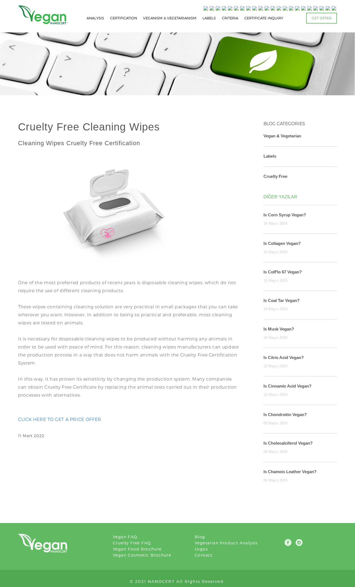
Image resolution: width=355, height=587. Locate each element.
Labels (269, 156)
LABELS (209, 18)
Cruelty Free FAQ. (132, 542)
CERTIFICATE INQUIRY (263, 18)
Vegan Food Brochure (137, 549)
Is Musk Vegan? (278, 329)
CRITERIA (230, 18)
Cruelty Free (275, 176)
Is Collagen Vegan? (282, 243)
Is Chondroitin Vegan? (285, 414)
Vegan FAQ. (126, 536)
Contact (203, 555)
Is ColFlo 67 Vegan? (282, 272)
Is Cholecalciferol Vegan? (288, 443)
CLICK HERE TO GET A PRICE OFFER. (60, 419)
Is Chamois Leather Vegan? (289, 471)
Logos (201, 549)
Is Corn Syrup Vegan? (284, 214)
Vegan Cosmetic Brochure (142, 555)
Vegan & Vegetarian (282, 136)
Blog (200, 536)
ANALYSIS (95, 18)
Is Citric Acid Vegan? (283, 357)
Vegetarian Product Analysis (226, 542)
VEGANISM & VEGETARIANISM (169, 18)
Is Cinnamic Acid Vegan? (287, 386)
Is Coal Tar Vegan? (281, 300)
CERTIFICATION (123, 18)
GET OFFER (321, 18)
